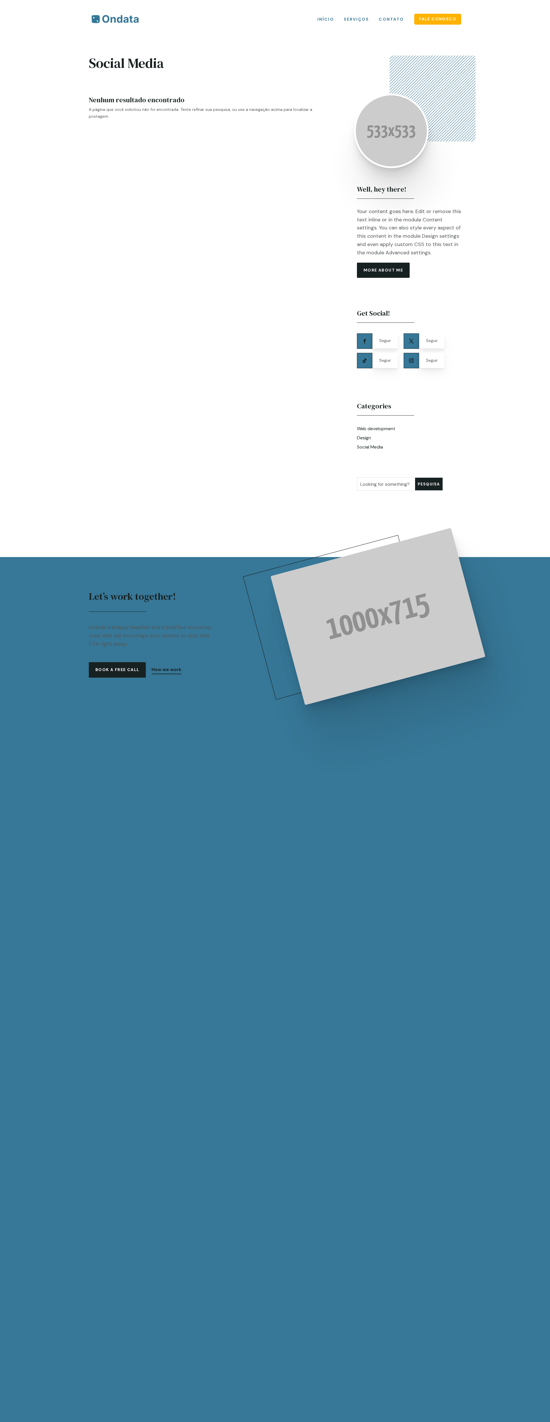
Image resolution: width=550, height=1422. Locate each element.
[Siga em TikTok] (364, 360)
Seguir (385, 340)
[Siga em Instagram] (411, 360)
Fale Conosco (437, 18)
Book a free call (117, 669)
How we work (166, 669)
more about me (383, 270)
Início (325, 19)
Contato (391, 19)
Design (364, 438)
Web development (376, 429)
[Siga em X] (411, 341)
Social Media (370, 447)
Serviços (356, 19)
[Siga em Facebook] (364, 341)
